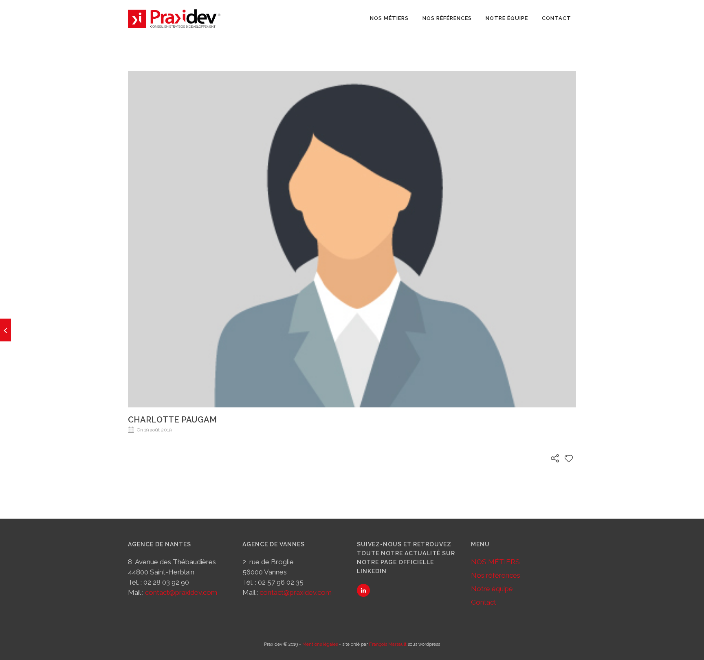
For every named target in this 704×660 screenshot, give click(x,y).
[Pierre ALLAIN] (5, 330)
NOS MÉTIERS (389, 18)
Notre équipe (507, 18)
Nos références (447, 18)
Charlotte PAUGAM (172, 420)
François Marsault (388, 644)
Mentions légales (320, 644)
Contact (556, 18)
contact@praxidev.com (181, 592)
